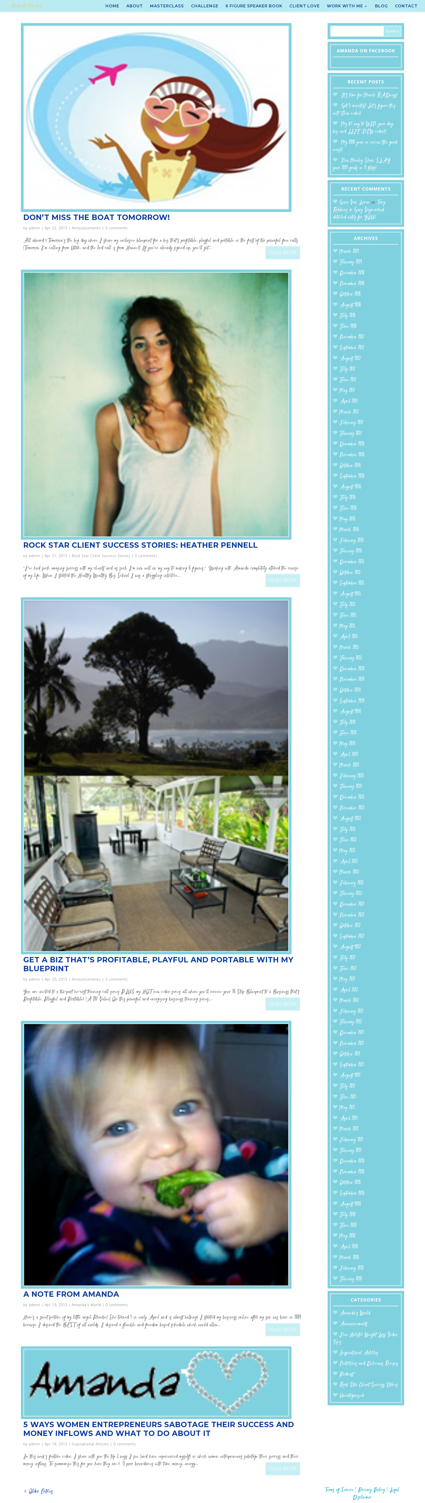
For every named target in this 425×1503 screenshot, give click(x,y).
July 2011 (347, 1086)
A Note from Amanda (71, 1294)
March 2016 (349, 530)
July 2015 (347, 605)
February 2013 (352, 883)
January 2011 (351, 1151)
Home (112, 6)
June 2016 (348, 508)
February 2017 (352, 423)
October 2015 (350, 573)
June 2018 (348, 326)
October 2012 (350, 926)
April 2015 (349, 637)
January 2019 (351, 262)
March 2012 (349, 1001)
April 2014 (349, 755)
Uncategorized (352, 1396)
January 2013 (351, 894)
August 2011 (350, 1076)
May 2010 (347, 1236)
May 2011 (347, 1108)
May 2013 (347, 851)
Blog (381, 6)
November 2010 (352, 1172)
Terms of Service (339, 1490)
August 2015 (350, 594)
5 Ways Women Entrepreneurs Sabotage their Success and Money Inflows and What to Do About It (158, 1429)
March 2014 (349, 765)
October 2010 (350, 1183)
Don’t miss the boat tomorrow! (96, 217)
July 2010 (348, 1215)
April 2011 (349, 1118)
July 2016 (348, 498)
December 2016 (352, 444)
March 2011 (349, 1129)
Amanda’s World (86, 1304)
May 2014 (347, 744)
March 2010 (349, 1258)
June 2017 (348, 380)
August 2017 (350, 359)
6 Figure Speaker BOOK (254, 6)
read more (282, 252)
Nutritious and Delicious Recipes (369, 1363)
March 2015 (349, 648)
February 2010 (352, 1268)
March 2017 (349, 412)
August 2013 (350, 819)
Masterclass (167, 6)
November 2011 (352, 1044)
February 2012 (352, 1011)
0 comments (116, 228)
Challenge (204, 6)
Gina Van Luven (355, 202)
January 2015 (351, 658)
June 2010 (348, 1226)
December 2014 (352, 669)
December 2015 (352, 562)
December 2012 (352, 904)
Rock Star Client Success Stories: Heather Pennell (140, 545)
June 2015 (348, 615)
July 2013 (347, 830)
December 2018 (352, 273)
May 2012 (347, 979)
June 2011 (348, 1097)
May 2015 (347, 626)
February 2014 (352, 776)
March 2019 (349, 252)
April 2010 (349, 1247)
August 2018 (350, 305)
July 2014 (348, 722)
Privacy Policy (371, 1490)
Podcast (347, 1374)
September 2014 (352, 701)
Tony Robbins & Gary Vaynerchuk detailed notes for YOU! (359, 210)
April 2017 (349, 401)
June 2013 (348, 840)
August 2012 (350, 947)
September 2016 (352, 476)
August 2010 (350, 1204)
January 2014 (351, 787)
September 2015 (352, 583)
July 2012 (347, 958)
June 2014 (348, 733)
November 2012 (352, 915)
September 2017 (352, 348)
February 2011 (351, 1140)
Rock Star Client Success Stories (101, 555)
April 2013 (349, 862)
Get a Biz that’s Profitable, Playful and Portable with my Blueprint (158, 964)
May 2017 (347, 391)
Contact (406, 6)
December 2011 (352, 1033)
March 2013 (349, 872)
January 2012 (351, 1022)
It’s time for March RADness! (369, 95)
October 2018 (350, 294)
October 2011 (350, 1054)
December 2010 (352, 1161)
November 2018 (352, 284)
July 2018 (347, 316)
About (134, 6)
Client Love (304, 6)
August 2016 (350, 487)
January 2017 (351, 434)
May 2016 (347, 519)
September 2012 (352, 937)
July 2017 (347, 369)
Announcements (86, 228)
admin (34, 228)
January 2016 (351, 551)
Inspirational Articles (90, 1444)
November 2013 (352, 808)
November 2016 (352, 455)
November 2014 (352, 680)
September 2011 (352, 1065)
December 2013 (352, 797)
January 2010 (351, 1279)
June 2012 (348, 969)
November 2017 (352, 337)
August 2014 (350, 712)
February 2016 (352, 541)
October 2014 (350, 690)
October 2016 (350, 466)
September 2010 (352, 1193)
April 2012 (349, 990)
